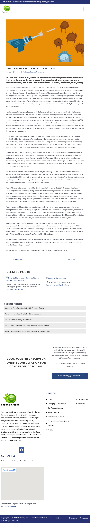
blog (16, 289)
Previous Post (17, 260)
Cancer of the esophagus (59, 282)
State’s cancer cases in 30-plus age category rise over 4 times (26, 325)
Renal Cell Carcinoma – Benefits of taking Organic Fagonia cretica (23, 285)
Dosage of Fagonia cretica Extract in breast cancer (23, 314)
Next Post (72, 260)
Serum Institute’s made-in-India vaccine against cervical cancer (27, 331)
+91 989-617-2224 (8, 506)
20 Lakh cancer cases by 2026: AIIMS (18, 320)
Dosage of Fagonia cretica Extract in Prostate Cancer (24, 308)
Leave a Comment (37, 72)
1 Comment (10, 289)
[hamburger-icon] (85, 9)
